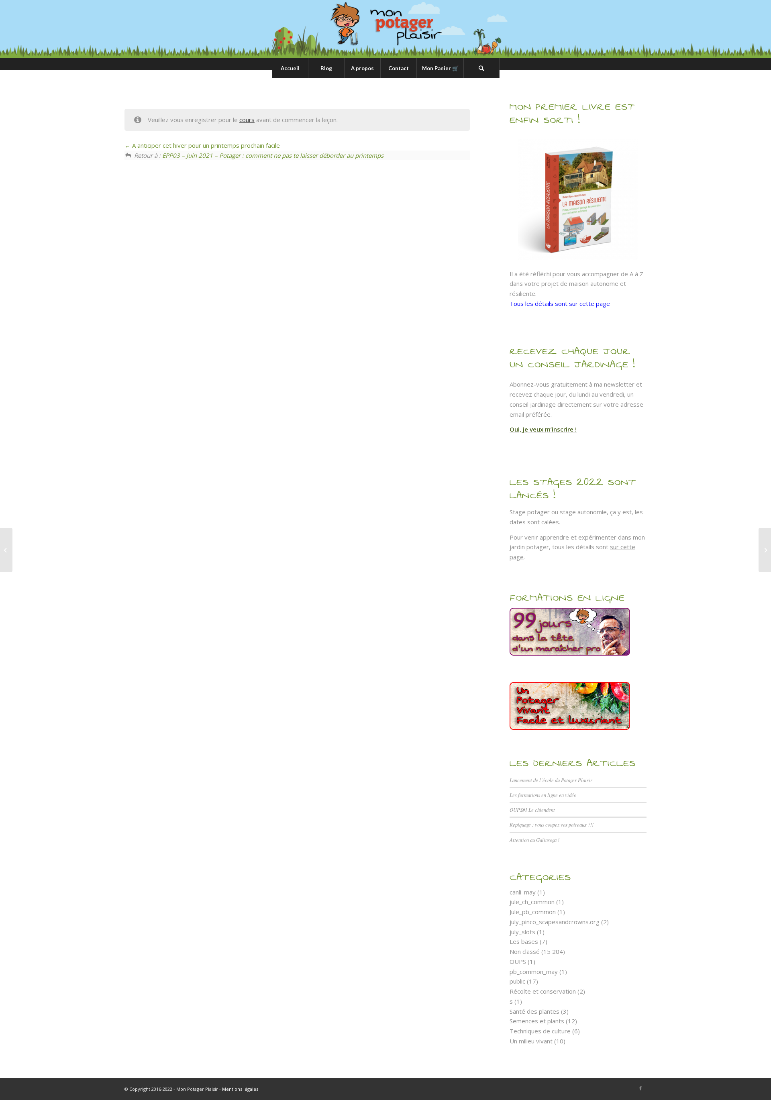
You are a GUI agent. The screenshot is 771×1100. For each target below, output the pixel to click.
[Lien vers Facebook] (640, 1088)
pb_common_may (534, 972)
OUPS (518, 961)
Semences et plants (537, 1021)
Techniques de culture (540, 1031)
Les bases (524, 941)
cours (247, 120)
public (517, 981)
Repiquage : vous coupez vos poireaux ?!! (552, 824)
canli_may (523, 892)
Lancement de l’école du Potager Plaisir (551, 779)
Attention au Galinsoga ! (534, 839)
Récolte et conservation (543, 991)
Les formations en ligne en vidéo (543, 794)
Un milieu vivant (531, 1041)
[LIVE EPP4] (6, 550)
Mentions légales (240, 1089)
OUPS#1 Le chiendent (532, 809)
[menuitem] (290, 68)
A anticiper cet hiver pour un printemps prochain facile (205, 145)
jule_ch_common (532, 902)
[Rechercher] (481, 68)
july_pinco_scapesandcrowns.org (555, 922)
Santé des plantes (534, 1011)
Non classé (525, 951)
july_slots (522, 932)
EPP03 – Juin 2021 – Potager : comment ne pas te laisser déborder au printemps (272, 155)
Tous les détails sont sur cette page (560, 303)
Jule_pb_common (533, 912)
